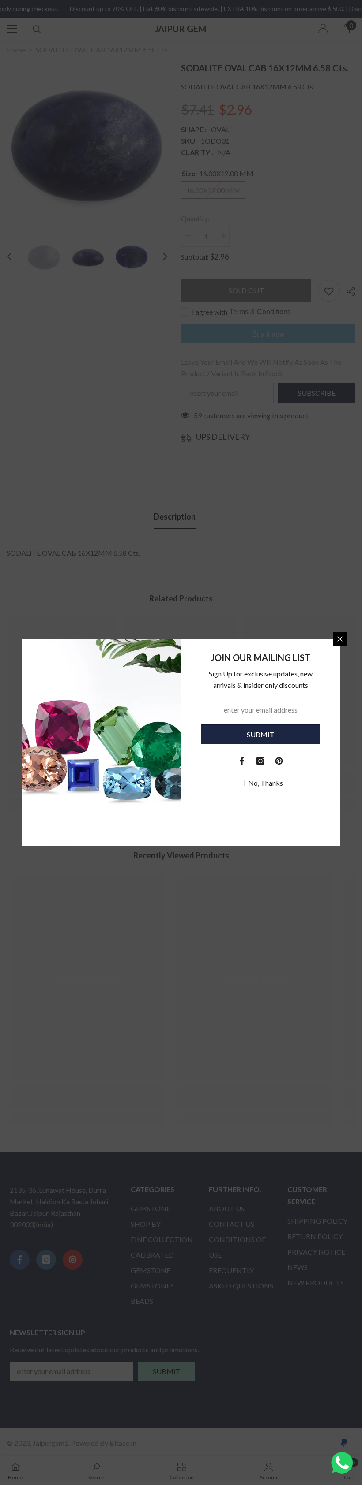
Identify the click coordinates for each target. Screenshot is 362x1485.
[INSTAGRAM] (260, 761)
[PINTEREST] (279, 761)
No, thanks (265, 783)
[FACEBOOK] (242, 761)
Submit (261, 734)
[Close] (340, 639)
